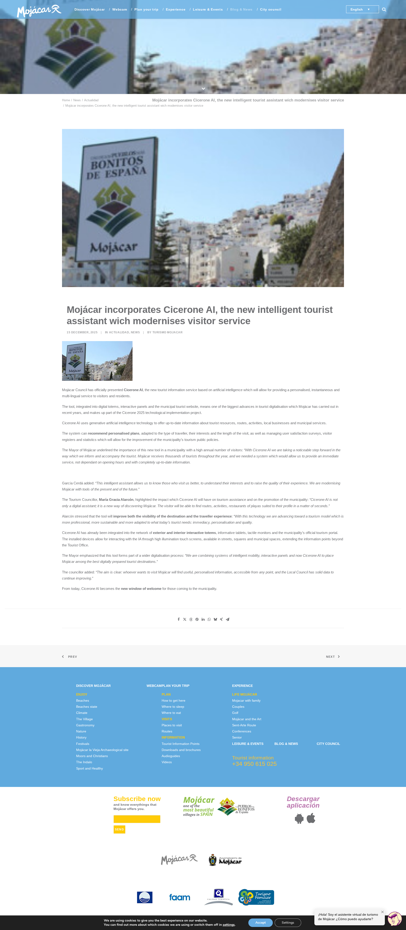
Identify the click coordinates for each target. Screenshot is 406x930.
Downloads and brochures (181, 750)
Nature (81, 731)
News (77, 100)
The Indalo (84, 762)
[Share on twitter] (184, 619)
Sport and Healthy (89, 768)
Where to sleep (173, 706)
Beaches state (86, 706)
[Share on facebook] (178, 619)
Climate (81, 713)
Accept (260, 922)
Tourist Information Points (180, 744)
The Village (84, 719)
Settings (288, 922)
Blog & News (241, 9)
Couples (238, 706)
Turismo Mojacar (167, 332)
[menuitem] (89, 9)
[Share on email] (227, 619)
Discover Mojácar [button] (89, 9)
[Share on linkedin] (203, 619)
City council (270, 9)
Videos (167, 762)
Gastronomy (85, 725)
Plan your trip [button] (146, 9)
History (81, 737)
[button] (386, 9)
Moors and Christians (92, 756)
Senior (237, 737)
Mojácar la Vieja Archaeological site (102, 750)
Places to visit (172, 725)
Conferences (241, 731)
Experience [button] (175, 9)
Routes (167, 731)
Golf (235, 713)
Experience (242, 686)
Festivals (82, 744)
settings (229, 925)
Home (66, 100)
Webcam (119, 9)
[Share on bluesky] (215, 619)
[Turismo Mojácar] (39, 9)
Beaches (82, 700)
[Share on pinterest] (197, 619)
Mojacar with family (246, 700)
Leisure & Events (208, 9)
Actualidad (91, 100)
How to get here (173, 700)
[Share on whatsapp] (209, 619)
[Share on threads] (191, 619)
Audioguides (171, 756)
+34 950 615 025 (254, 763)
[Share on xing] (221, 619)
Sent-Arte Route (244, 725)
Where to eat (171, 713)
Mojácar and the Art (246, 719)
